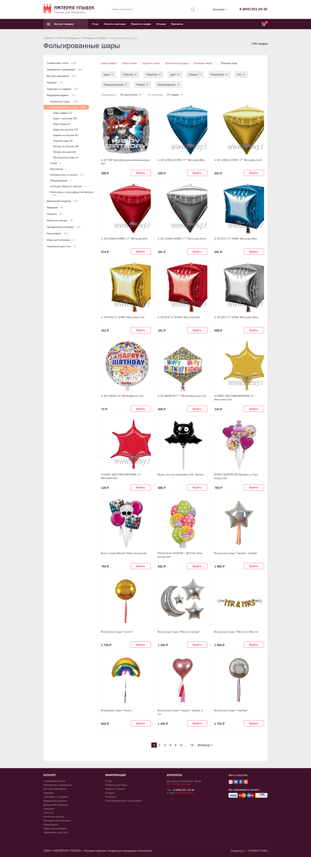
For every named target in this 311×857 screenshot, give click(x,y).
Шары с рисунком (65, 118)
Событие (128, 74)
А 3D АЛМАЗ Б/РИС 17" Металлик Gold (238, 160)
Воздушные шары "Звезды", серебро (235, 553)
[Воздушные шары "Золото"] (126, 601)
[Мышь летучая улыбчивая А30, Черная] (182, 444)
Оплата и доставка (115, 24)
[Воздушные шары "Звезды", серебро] (239, 523)
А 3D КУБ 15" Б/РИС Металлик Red (178, 317)
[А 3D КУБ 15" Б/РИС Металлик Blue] (239, 208)
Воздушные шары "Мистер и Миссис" (236, 631)
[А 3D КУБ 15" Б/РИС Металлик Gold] (126, 287)
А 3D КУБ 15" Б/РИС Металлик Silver (236, 317)
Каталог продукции (68, 38)
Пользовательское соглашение (123, 800)
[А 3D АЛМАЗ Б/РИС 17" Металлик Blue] (182, 130)
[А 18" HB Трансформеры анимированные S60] (126, 130)
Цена (107, 74)
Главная (48, 38)
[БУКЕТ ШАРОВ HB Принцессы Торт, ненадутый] (239, 444)
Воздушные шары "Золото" (117, 631)
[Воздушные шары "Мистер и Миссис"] (239, 601)
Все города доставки (179, 784)
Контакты (177, 24)
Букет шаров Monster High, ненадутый (123, 553)
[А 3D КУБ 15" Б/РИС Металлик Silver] (239, 287)
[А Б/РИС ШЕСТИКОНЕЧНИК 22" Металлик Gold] (239, 365)
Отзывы (161, 24)
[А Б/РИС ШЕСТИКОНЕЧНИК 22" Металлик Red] (126, 444)
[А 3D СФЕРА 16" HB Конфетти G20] (126, 365)
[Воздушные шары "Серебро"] (239, 680)
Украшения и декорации (64, 69)
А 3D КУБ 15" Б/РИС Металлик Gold (122, 317)
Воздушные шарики (95, 38)
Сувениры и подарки (62, 88)
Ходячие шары (151, 63)
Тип (239, 74)
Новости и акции (141, 24)
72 (191, 745)
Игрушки (55, 82)
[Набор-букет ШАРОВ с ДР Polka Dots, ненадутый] (182, 523)
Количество (217, 74)
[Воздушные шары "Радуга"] (126, 680)
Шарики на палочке (65, 135)
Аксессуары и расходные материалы (72, 193)
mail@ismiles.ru (184, 792)
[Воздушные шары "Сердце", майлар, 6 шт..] (182, 680)
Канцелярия (57, 233)
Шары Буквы (129, 63)
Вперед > (205, 745)
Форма (141, 84)
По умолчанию (129, 94)
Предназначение (114, 84)
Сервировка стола (61, 63)
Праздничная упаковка (63, 226)
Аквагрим (55, 207)
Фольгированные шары (68, 107)
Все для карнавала (61, 75)
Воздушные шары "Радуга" (117, 710)
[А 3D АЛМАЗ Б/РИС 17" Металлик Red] (126, 208)
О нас (95, 24)
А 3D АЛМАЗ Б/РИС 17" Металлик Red (124, 238)
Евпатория (218, 9)
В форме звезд (203, 63)
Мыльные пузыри (60, 220)
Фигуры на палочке (66, 146)
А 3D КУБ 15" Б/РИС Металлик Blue (235, 238)
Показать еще (229, 63)
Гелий (55, 163)
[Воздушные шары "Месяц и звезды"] (182, 601)
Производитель (167, 84)
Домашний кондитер (62, 201)
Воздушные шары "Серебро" (231, 710)
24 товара (173, 94)
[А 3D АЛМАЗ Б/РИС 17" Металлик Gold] (239, 130)
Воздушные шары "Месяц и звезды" (178, 631)
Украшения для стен (61, 246)
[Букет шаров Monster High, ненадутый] (126, 523)
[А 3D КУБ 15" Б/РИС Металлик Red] (182, 287)
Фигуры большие (64, 152)
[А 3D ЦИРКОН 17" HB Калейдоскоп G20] (182, 365)
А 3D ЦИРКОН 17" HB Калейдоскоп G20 (181, 395)
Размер (193, 74)
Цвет (173, 74)
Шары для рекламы (61, 239)
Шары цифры (109, 63)
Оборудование (60, 180)
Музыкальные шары (177, 63)
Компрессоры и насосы (66, 174)
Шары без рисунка (65, 129)
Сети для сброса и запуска (68, 186)
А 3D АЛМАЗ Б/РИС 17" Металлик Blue (181, 160)
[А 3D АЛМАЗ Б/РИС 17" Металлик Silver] (182, 208)
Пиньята (54, 213)
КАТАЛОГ (50, 775)
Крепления (58, 169)
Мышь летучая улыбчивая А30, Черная (180, 474)
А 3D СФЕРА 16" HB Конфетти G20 (122, 395)
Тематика (151, 74)
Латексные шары (64, 101)
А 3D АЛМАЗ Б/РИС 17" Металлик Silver (181, 238)
